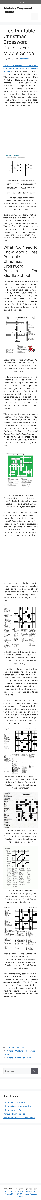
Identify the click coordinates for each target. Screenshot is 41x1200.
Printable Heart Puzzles (14, 1114)
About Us (8, 1191)
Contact (20, 1196)
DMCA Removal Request (27, 1194)
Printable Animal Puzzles (14, 1110)
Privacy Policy (31, 1191)
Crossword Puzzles (15, 1047)
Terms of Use (10, 1194)
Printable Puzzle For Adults (18, 1058)
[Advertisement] (20, 130)
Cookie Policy (19, 1191)
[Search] (34, 1071)
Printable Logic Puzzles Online (17, 1106)
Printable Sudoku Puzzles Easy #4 (19, 1118)
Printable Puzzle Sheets (14, 1102)
